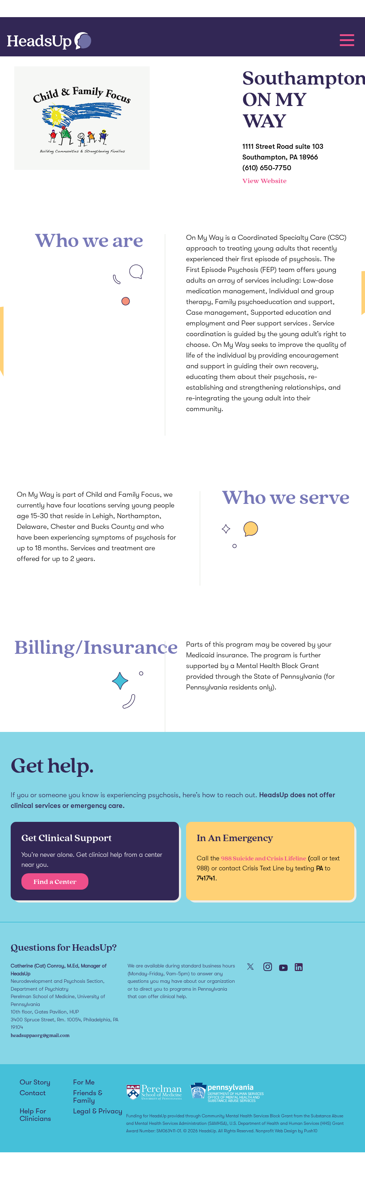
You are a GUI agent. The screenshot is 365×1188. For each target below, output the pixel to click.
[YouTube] (283, 968)
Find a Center (55, 881)
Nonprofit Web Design (276, 1130)
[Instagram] (267, 967)
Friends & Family (87, 1096)
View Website (264, 180)
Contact (33, 1093)
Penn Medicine (48, 9)
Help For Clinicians (35, 1115)
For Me (83, 1082)
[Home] (49, 41)
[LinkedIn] (299, 967)
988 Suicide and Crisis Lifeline (263, 858)
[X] (250, 967)
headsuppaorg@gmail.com (40, 1035)
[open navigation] (347, 40)
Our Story (35, 1082)
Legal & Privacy (97, 1111)
